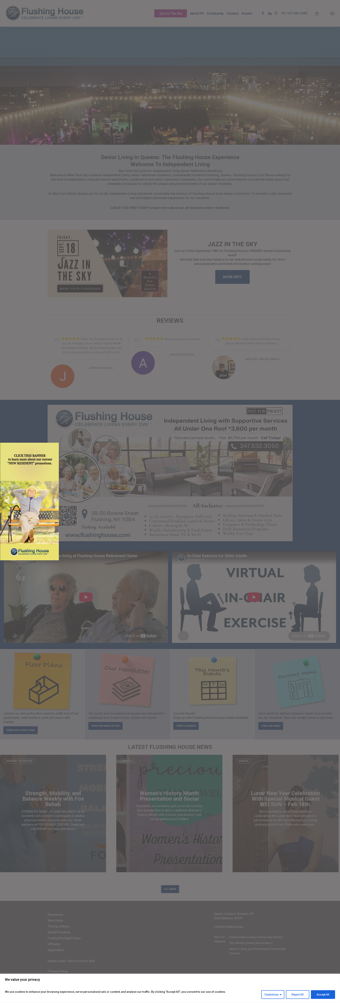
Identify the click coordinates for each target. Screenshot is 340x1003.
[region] (170, 988)
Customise (271, 994)
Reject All (298, 994)
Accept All (323, 994)
